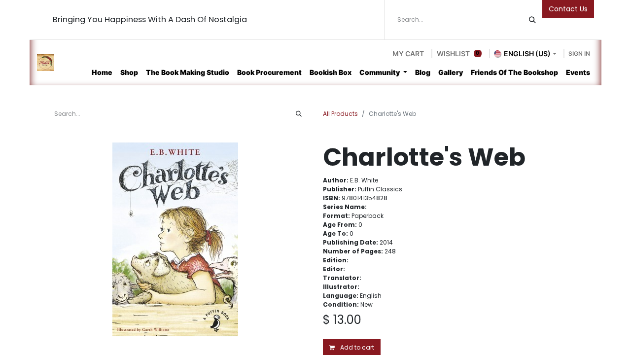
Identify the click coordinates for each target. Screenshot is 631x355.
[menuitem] (102, 72)
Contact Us (568, 9)
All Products (340, 113)
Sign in (579, 53)
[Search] (532, 19)
